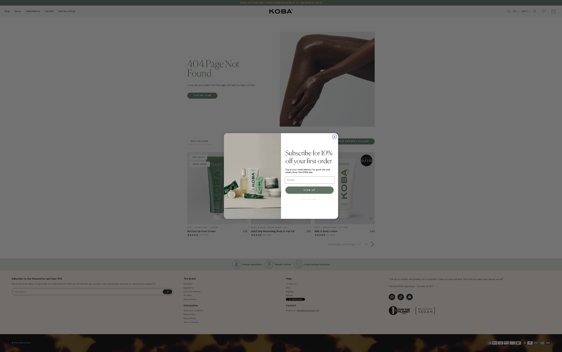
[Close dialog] (334, 137)
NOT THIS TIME (309, 200)
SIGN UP (310, 190)
